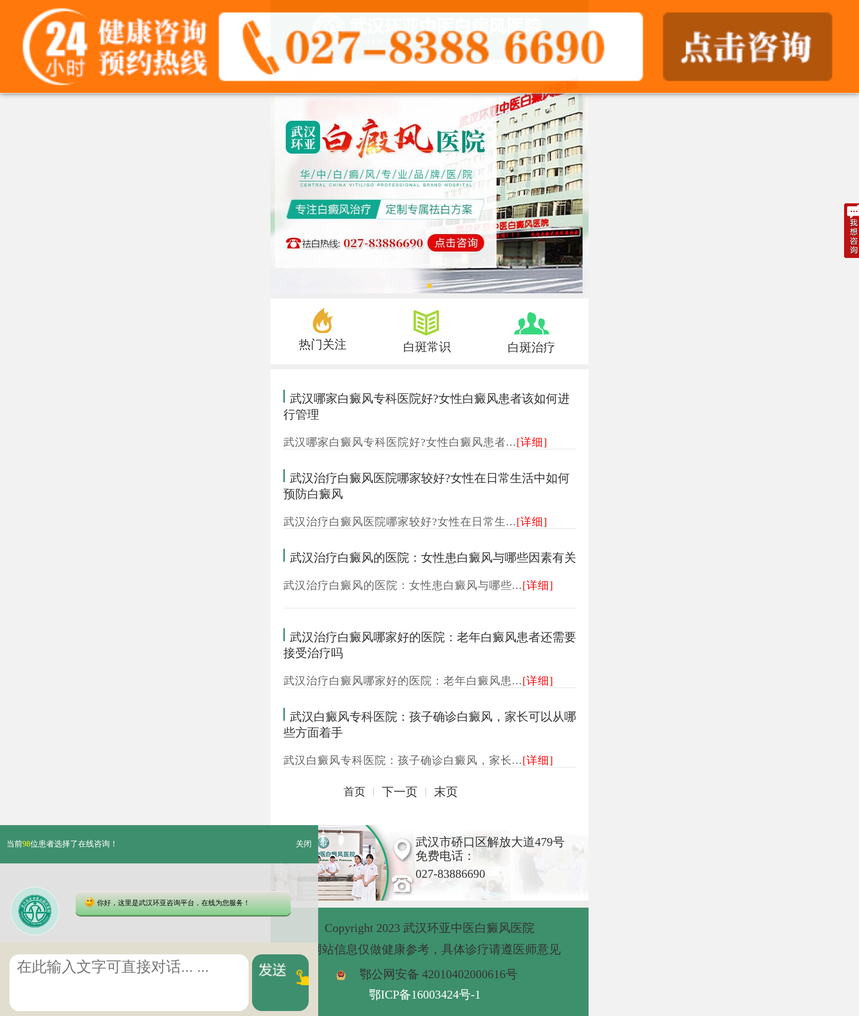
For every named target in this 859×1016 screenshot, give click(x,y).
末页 (446, 791)
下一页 (400, 791)
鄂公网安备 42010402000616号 (438, 974)
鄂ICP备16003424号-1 (425, 994)
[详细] (531, 442)
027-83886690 (450, 873)
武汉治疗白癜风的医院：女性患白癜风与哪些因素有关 (433, 557)
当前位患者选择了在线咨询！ (62, 844)
